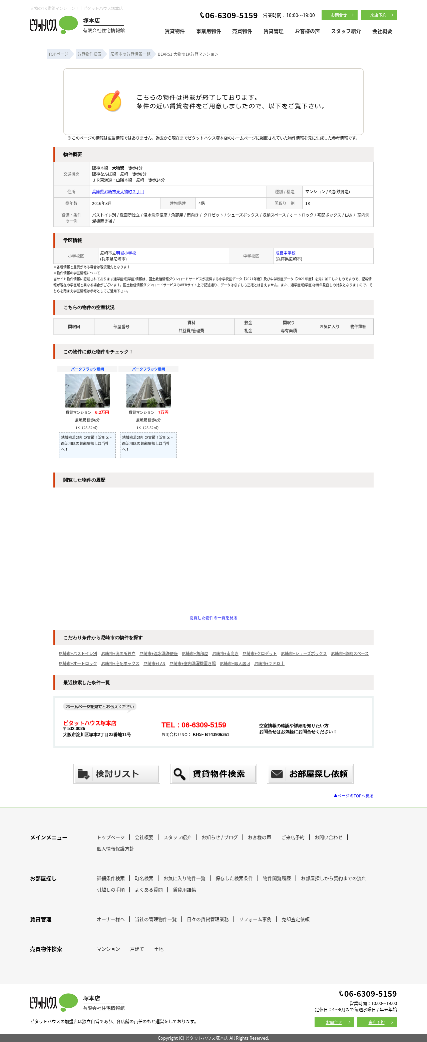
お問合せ (339, 15)
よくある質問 (149, 889)
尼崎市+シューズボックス (304, 653)
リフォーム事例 (255, 919)
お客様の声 (307, 30)
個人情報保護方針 (115, 848)
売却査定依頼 (296, 919)
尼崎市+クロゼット (260, 653)
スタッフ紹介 (346, 30)
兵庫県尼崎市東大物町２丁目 (118, 191)
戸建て (137, 948)
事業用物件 (208, 30)
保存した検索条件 (234, 878)
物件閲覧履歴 (277, 878)
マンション (108, 948)
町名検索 (144, 878)
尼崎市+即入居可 (235, 663)
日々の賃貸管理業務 (208, 919)
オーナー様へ (111, 919)
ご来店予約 (293, 837)
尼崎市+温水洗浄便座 (158, 653)
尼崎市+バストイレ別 (78, 653)
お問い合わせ (329, 837)
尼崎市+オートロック (78, 663)
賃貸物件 (175, 30)
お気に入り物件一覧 (184, 878)
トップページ (111, 837)
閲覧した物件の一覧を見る (213, 617)
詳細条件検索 (111, 878)
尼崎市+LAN (154, 663)
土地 (158, 948)
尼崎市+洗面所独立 (118, 653)
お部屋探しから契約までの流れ (333, 878)
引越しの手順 (111, 889)
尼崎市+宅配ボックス (120, 663)
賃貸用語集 (184, 889)
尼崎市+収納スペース (350, 653)
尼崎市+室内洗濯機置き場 (192, 663)
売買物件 (242, 30)
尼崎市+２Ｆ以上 (269, 663)
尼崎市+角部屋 (195, 653)
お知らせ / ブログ (219, 837)
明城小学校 (126, 253)
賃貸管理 (274, 30)
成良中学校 (286, 253)
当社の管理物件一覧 (156, 919)
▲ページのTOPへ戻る (354, 795)
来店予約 (378, 15)
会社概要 (382, 30)
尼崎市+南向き (225, 653)
